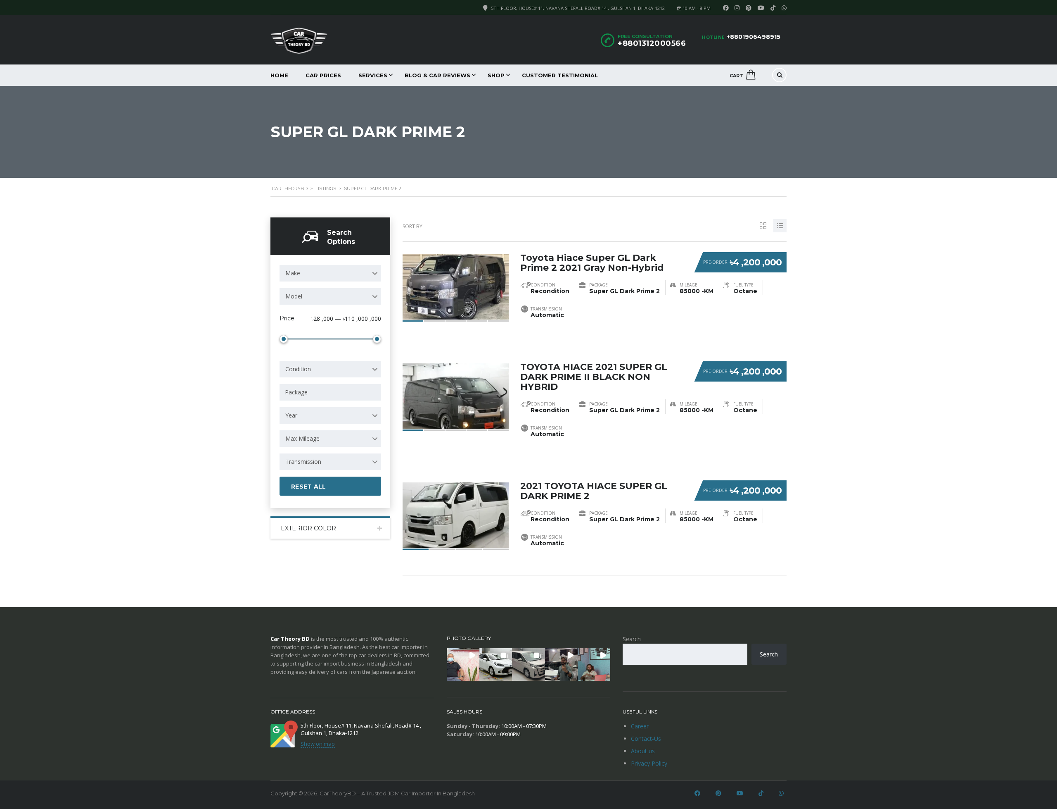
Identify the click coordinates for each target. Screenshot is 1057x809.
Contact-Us (646, 738)
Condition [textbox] (298, 369)
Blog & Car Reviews (437, 75)
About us (643, 751)
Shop (496, 75)
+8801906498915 (753, 37)
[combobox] (330, 273)
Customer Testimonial (560, 75)
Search (632, 639)
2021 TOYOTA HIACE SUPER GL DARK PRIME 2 (593, 490)
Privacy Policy (649, 763)
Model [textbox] (293, 296)
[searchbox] (332, 392)
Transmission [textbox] (303, 461)
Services (372, 75)
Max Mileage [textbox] (302, 438)
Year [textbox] (291, 415)
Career (640, 726)
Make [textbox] (292, 273)
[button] (463, 664)
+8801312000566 (652, 43)
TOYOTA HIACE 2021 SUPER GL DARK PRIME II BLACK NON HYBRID (593, 376)
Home (279, 75)
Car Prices (323, 75)
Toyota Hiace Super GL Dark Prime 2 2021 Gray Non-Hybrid (592, 262)
